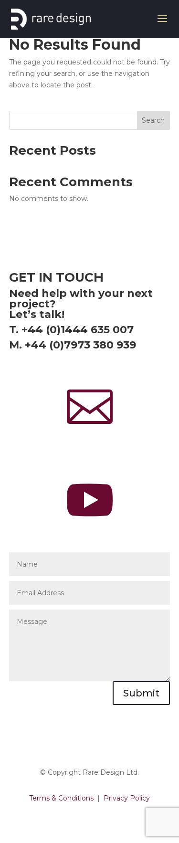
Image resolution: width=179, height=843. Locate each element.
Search (153, 120)
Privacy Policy (127, 798)
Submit (141, 693)
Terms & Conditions (61, 798)
